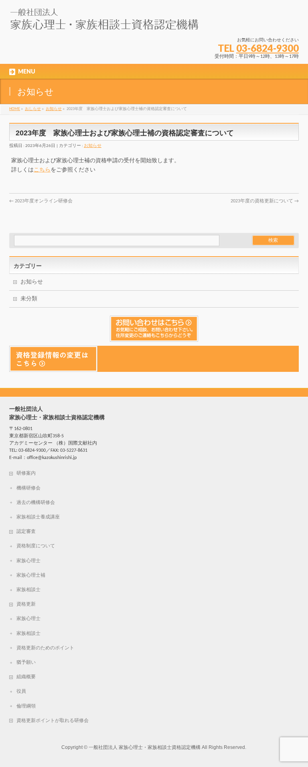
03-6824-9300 (267, 48)
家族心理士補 (30, 575)
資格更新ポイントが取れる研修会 (52, 720)
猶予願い (26, 662)
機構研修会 (28, 488)
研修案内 (26, 473)
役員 (21, 691)
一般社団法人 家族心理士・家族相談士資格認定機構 (145, 747)
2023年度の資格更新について (265, 201)
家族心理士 (28, 561)
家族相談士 (28, 589)
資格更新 (26, 604)
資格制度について (35, 546)
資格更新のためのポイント (45, 648)
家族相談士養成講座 (38, 517)
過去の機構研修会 (35, 502)
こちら (42, 170)
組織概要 (26, 677)
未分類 (28, 299)
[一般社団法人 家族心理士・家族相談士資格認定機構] (104, 22)
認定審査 (26, 531)
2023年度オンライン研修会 (41, 201)
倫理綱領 (26, 706)
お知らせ (92, 146)
